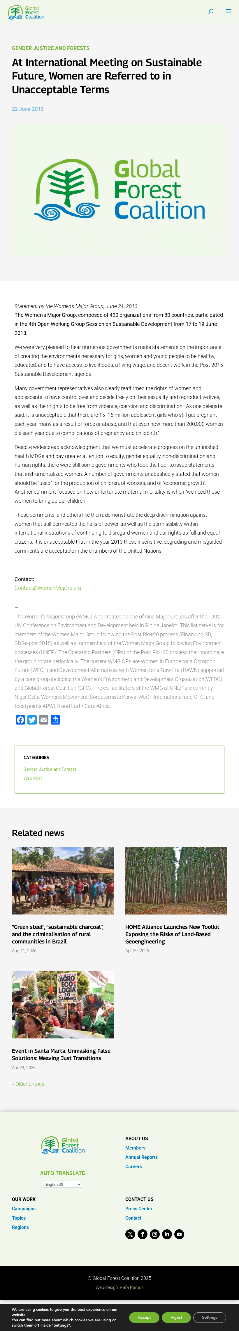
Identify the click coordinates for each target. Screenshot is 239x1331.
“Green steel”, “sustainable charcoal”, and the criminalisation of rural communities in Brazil (57, 934)
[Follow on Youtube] (179, 1234)
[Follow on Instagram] (155, 1234)
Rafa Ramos (132, 1287)
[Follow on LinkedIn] (167, 1234)
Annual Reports (141, 1157)
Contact (133, 1218)
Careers (133, 1166)
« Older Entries (28, 1084)
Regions (20, 1227)
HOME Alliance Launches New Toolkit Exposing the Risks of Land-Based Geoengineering (172, 934)
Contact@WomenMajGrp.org (48, 588)
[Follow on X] (130, 1234)
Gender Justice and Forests (50, 48)
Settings (209, 1317)
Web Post (33, 778)
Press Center (138, 1208)
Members (135, 1148)
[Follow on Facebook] (142, 1234)
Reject (176, 1317)
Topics (19, 1218)
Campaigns (24, 1208)
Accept (144, 1317)
